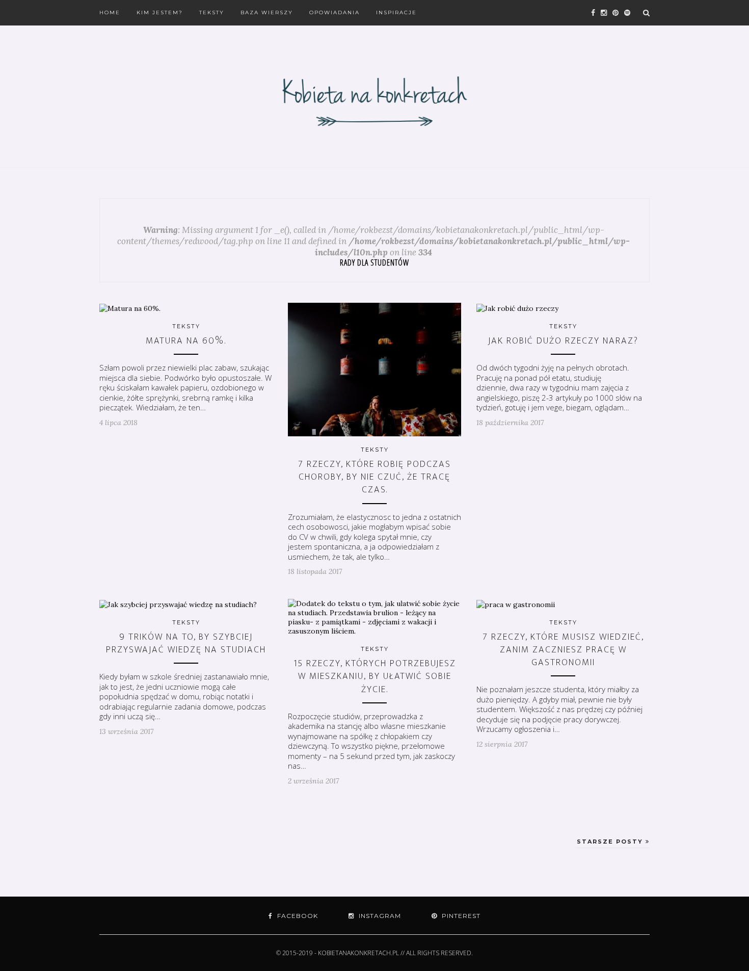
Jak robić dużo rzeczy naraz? (563, 341)
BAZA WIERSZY (266, 12)
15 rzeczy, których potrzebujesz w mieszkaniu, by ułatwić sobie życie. (374, 676)
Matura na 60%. (186, 341)
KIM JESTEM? (160, 12)
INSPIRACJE (396, 12)
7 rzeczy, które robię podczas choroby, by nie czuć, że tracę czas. (374, 477)
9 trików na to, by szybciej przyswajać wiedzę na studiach (186, 643)
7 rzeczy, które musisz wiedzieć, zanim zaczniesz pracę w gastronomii (563, 649)
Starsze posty (611, 841)
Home (109, 12)
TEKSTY (211, 12)
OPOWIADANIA (334, 12)
